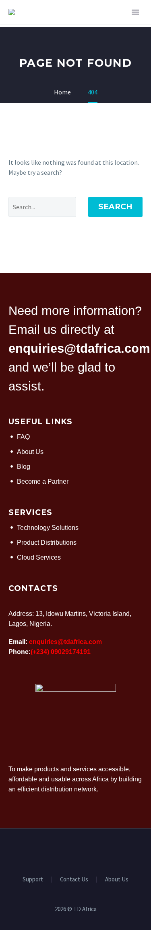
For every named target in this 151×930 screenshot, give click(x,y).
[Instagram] (86, 850)
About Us (116, 880)
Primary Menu (135, 12)
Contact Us (74, 880)
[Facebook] (65, 850)
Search (115, 206)
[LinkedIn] (75, 850)
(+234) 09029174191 (61, 651)
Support (33, 880)
